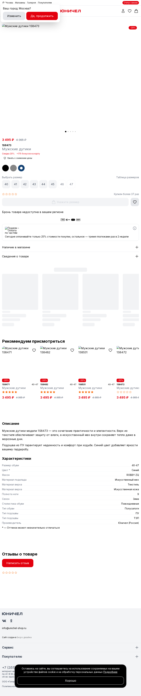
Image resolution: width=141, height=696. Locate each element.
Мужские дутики (14, 388)
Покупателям (45, 2)
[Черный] (5, 168)
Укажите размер (68, 202)
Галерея (31, 2)
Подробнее (110, 671)
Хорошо (70, 680)
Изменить (14, 16)
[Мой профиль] (123, 11)
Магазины (20, 2)
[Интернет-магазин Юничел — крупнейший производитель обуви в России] (70, 11)
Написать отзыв (17, 563)
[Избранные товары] (129, 11)
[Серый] (13, 168)
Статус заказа (131, 2)
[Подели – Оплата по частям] (134, 228)
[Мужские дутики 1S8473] (70, 79)
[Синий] (21, 168)
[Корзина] (136, 11)
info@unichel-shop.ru (14, 628)
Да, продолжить (42, 16)
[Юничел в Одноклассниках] (11, 620)
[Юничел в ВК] (4, 621)
